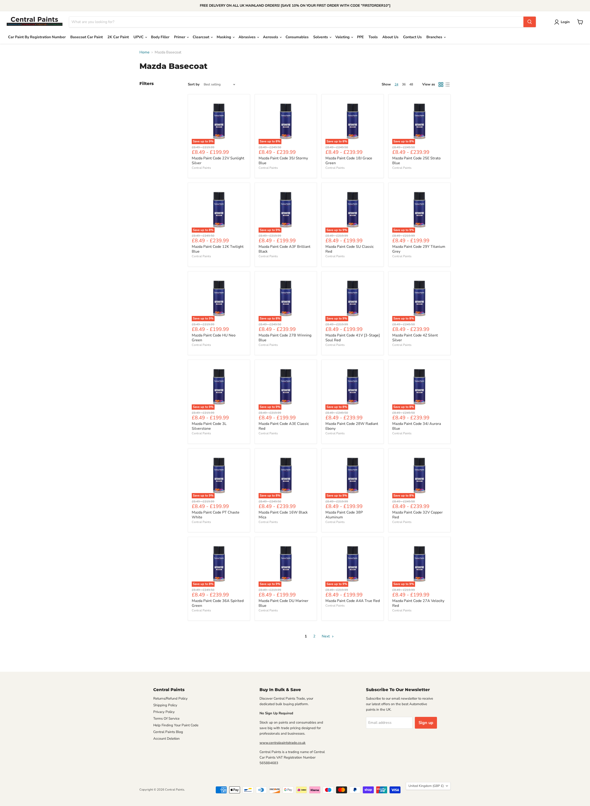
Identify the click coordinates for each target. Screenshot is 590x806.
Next (326, 636)
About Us (390, 37)
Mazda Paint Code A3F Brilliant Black (284, 249)
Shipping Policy (165, 705)
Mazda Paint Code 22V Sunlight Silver (218, 161)
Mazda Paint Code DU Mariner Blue (283, 603)
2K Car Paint (118, 37)
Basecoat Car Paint (86, 37)
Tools (373, 37)
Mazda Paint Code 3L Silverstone (209, 426)
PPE (360, 37)
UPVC (139, 37)
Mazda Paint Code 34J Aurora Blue (416, 426)
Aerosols (271, 37)
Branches (434, 37)
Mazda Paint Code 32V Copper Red (417, 515)
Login (565, 22)
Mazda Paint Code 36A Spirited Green (218, 603)
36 (404, 84)
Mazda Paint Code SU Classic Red (349, 249)
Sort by (194, 84)
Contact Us (412, 37)
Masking (224, 37)
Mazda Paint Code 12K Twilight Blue (218, 249)
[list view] (447, 84)
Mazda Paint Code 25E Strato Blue (416, 161)
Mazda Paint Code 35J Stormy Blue (283, 161)
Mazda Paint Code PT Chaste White (215, 515)
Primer (180, 37)
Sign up (426, 722)
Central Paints (201, 168)
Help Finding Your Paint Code (175, 725)
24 (396, 84)
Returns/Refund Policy (170, 698)
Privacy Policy (164, 712)
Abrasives (248, 37)
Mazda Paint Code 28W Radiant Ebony (351, 426)
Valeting (343, 37)
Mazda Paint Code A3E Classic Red (284, 426)
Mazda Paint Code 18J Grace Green (348, 161)
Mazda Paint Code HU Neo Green (214, 338)
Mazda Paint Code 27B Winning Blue (285, 338)
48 (411, 84)
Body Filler (160, 37)
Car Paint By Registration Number (37, 37)
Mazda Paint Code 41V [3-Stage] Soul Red (352, 338)
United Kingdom (426, 786)
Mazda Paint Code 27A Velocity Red (418, 603)
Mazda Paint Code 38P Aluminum (344, 515)
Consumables (297, 37)
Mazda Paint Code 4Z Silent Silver (415, 338)
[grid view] (441, 84)
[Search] (529, 22)
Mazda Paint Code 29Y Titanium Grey (418, 249)
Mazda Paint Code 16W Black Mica (283, 515)
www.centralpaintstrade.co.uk (283, 742)
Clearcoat (201, 37)
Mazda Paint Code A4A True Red (352, 600)
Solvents (321, 37)
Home (144, 52)
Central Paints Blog (168, 732)
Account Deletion (166, 738)
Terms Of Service (166, 718)
